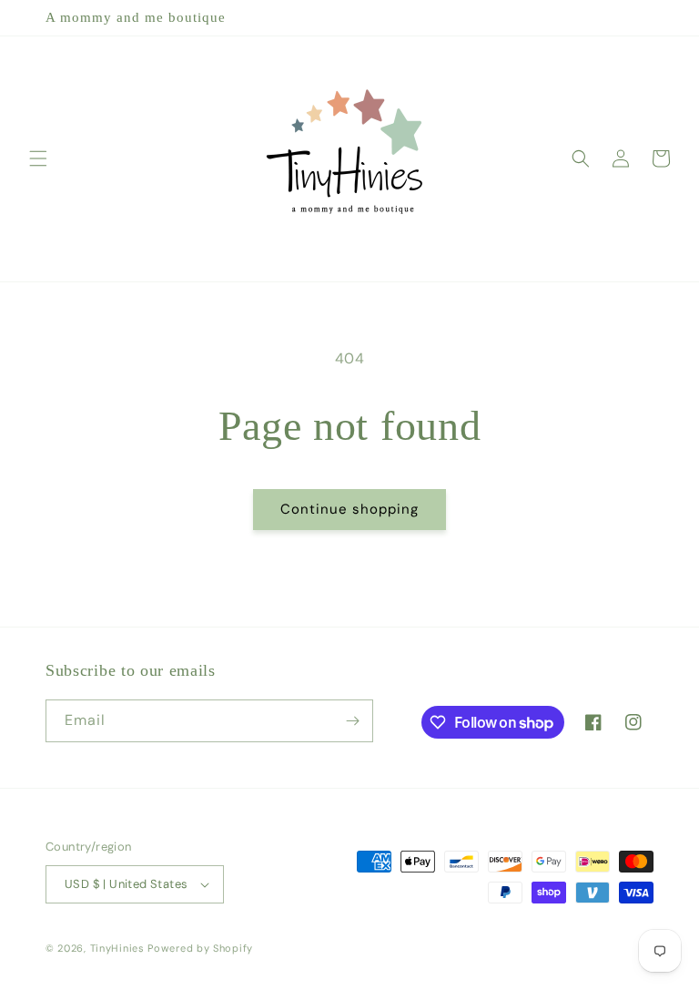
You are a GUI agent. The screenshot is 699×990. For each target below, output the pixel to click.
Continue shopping (349, 509)
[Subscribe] (352, 720)
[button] (38, 158)
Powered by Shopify (200, 948)
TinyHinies (117, 948)
